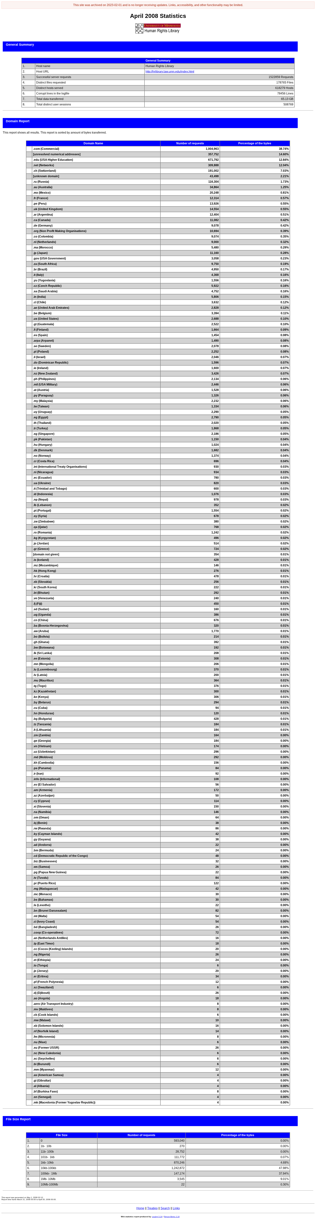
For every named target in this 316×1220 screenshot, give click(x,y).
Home (140, 1208)
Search (165, 1208)
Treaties (152, 1208)
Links (176, 1208)
